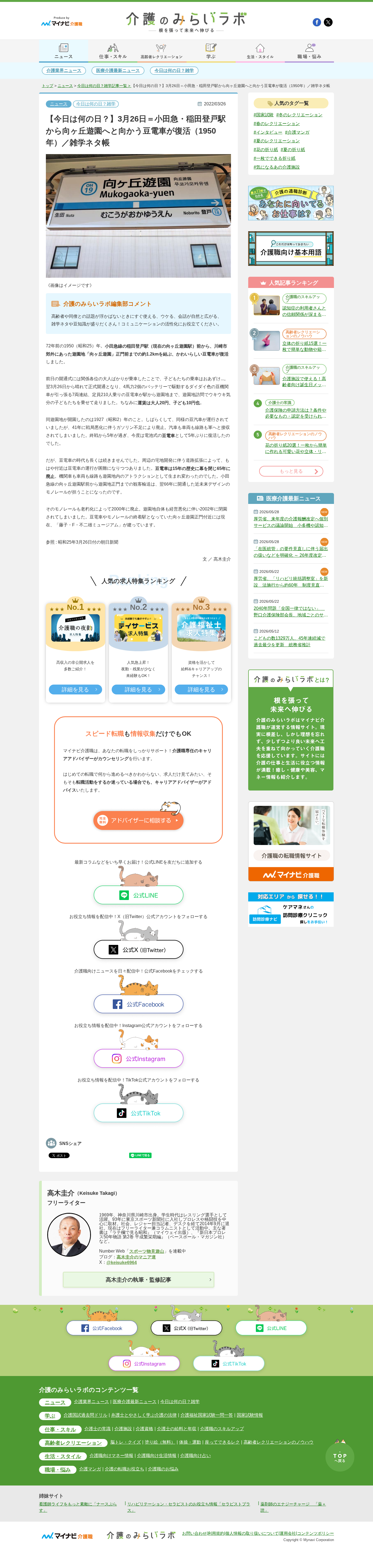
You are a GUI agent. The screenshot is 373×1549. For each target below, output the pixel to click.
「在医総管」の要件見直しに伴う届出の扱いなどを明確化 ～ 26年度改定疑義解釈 (291, 552)
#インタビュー (268, 132)
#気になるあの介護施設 (277, 167)
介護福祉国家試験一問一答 (206, 1415)
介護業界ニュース (63, 70)
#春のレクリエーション (277, 123)
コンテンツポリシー (315, 1533)
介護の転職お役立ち (124, 1469)
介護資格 (144, 1428)
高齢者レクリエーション (73, 1443)
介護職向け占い (195, 1455)
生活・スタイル (63, 1456)
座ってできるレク (222, 1442)
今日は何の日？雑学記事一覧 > (104, 86)
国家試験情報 (250, 1415)
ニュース (65, 86)
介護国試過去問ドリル (85, 1415)
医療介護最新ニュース (118, 70)
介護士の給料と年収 (176, 1428)
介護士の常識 (97, 1428)
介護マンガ (90, 1469)
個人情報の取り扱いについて (252, 1533)
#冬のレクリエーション (299, 115)
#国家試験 (264, 115)
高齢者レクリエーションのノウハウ (278, 1442)
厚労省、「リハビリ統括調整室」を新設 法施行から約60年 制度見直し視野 (291, 582)
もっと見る (291, 471)
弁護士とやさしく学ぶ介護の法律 (144, 1415)
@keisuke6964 (121, 1262)
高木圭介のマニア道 (136, 1256)
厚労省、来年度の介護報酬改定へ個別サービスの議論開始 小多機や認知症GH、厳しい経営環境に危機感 (291, 522)
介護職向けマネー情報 (111, 1455)
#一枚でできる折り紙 (274, 158)
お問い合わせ (194, 1533)
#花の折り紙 (266, 149)
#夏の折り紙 (293, 149)
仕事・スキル (60, 1429)
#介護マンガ (297, 132)
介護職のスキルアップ (222, 1428)
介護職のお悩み (163, 1469)
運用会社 (288, 1533)
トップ (47, 86)
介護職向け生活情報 (156, 1455)
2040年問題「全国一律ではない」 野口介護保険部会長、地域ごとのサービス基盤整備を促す (291, 612)
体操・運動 (190, 1442)
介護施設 (123, 1428)
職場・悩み (58, 1470)
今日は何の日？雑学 (174, 70)
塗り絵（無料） (160, 1442)
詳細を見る (75, 689)
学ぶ (50, 1416)
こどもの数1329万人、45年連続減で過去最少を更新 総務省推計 (289, 641)
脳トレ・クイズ (125, 1442)
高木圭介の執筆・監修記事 (138, 1280)
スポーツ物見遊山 (146, 1251)
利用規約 (216, 1533)
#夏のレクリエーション (277, 141)
